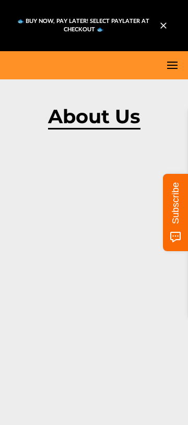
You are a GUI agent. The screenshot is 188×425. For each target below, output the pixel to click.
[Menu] (172, 65)
